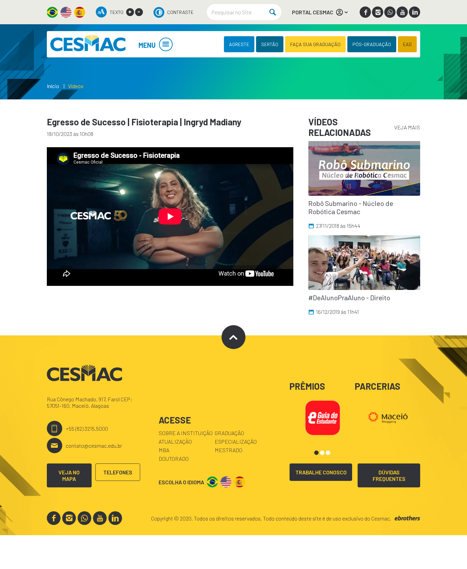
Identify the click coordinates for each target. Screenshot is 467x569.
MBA (164, 450)
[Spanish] (79, 12)
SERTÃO (269, 44)
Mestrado (228, 450)
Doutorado (174, 458)
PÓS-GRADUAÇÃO (371, 44)
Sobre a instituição (186, 433)
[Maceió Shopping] (388, 417)
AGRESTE (239, 44)
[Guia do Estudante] (322, 417)
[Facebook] (365, 12)
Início (53, 86)
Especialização (236, 441)
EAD (407, 44)
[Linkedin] (414, 12)
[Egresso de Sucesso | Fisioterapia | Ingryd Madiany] (87, 44)
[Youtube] (402, 12)
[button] (316, 453)
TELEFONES (117, 472)
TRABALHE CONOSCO (321, 472)
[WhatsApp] (390, 12)
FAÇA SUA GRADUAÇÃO (315, 44)
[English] (66, 12)
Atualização (175, 441)
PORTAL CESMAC (312, 12)
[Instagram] (377, 12)
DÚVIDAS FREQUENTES (389, 475)
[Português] (52, 12)
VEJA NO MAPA (69, 475)
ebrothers (407, 518)
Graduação (229, 433)
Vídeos (75, 86)
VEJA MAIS (407, 127)
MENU (147, 45)
